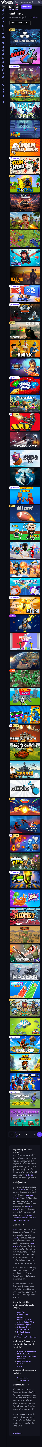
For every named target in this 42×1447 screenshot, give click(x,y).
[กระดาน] (3, 47)
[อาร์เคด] (3, 92)
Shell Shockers (23, 1329)
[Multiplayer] (3, 33)
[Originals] (3, 29)
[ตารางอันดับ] (3, 37)
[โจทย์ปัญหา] (3, 69)
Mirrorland (28, 1215)
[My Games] (10, 6)
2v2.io (19, 1334)
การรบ (16, 10)
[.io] (3, 43)
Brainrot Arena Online (26, 1351)
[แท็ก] (3, 102)
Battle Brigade (23, 1332)
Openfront (21, 1312)
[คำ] (3, 66)
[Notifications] (16, 6)
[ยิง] (3, 81)
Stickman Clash (24, 1327)
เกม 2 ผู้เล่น (29, 1175)
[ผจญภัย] (3, 77)
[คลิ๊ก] (3, 62)
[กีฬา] (3, 54)
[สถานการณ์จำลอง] (3, 89)
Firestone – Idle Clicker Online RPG (25, 1320)
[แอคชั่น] (3, 96)
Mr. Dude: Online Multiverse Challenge (26, 1355)
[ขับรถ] (3, 58)
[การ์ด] (3, 50)
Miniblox (16, 1238)
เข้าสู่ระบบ (26, 7)
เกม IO (15, 1229)
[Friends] (4, 6)
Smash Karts (22, 1315)
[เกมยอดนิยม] (3, 22)
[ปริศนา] (3, 73)
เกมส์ (11, 10)
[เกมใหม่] (3, 18)
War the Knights (24, 1324)
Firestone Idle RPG (21, 1218)
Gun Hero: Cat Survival (27, 1337)
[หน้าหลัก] (3, 10)
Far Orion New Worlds (24, 1219)
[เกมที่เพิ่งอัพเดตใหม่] (3, 26)
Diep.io (22, 1190)
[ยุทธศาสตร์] (3, 85)
